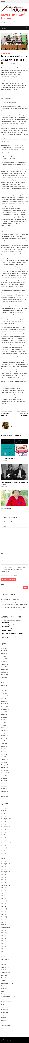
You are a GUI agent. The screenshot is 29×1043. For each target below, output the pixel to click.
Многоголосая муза (6, 1002)
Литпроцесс (4, 988)
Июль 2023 (4, 746)
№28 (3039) (4, 890)
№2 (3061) (3, 856)
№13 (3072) (4, 829)
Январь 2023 (4, 762)
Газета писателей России (13, 16)
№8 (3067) (3, 964)
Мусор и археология (6, 508)
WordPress (10, 1040)
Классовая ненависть (7, 983)
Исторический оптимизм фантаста (10, 599)
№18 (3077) (4, 848)
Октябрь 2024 (4, 706)
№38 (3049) (4, 919)
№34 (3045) (4, 909)
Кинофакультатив (6, 980)
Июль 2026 (4, 651)
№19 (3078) (4, 853)
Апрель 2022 (4, 786)
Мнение (3, 999)
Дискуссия (4, 975)
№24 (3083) (4, 880)
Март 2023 (4, 757)
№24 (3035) (4, 877)
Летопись (3, 986)
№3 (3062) (3, 896)
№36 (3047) (4, 914)
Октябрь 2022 (4, 770)
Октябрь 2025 (4, 675)
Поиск (2, 584)
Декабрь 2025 (4, 669)
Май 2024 (3, 720)
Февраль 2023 (4, 759)
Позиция (3, 1017)
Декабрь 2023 (4, 733)
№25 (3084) (4, 882)
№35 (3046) (4, 911)
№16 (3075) (4, 840)
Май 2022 (3, 783)
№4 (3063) (3, 925)
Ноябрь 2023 (4, 735)
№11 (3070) (4, 821)
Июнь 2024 (4, 717)
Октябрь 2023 (4, 738)
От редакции (4, 1009)
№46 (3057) (4, 946)
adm (7, 63)
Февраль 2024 (4, 728)
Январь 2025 (4, 698)
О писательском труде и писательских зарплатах (14, 636)
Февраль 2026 (4, 664)
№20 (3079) (4, 861)
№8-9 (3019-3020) (5, 967)
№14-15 (3, 835)
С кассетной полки (6, 1023)
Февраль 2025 (4, 696)
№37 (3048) (4, 917)
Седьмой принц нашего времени (14, 633)
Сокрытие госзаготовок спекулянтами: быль (13, 607)
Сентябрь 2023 (5, 741)
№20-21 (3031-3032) (6, 864)
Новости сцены (5, 1007)
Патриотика (4, 1012)
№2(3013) (3, 858)
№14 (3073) (4, 832)
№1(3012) (3, 813)
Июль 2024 (4, 714)
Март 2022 (4, 788)
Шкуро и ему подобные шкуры (9, 602)
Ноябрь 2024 (4, 704)
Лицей (2, 991)
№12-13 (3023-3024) (6, 827)
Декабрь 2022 (4, 765)
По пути (8, 53)
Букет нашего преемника (8, 458)
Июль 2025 (4, 682)
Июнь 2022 (4, 781)
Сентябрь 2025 (5, 677)
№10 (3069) (4, 816)
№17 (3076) (4, 845)
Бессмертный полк (6, 972)
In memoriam (4, 808)
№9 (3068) (3, 970)
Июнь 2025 (4, 685)
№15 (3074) (4, 837)
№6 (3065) (3, 956)
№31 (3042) (4, 901)
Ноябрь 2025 (4, 672)
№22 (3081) (4, 869)
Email (2, 553)
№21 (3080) (4, 866)
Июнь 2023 (4, 749)
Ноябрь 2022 (4, 767)
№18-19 (3, 850)
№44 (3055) (4, 941)
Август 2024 (4, 712)
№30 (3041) (4, 898)
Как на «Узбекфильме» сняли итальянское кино (14, 604)
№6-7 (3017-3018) (5, 959)
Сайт (2, 560)
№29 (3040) (4, 893)
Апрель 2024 (4, 722)
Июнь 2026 (4, 653)
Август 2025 (4, 680)
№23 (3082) (4, 874)
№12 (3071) (4, 824)
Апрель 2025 (4, 690)
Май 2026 (3, 656)
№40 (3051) (4, 930)
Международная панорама (8, 996)
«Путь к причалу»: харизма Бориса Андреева (13, 610)
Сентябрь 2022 (5, 773)
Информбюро (4, 978)
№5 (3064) (3, 954)
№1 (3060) (3, 53)
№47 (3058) (4, 949)
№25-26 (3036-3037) (6, 885)
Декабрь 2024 (4, 701)
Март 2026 (4, 661)
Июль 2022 (4, 778)
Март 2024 (4, 725)
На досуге (3, 1004)
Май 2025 (3, 688)
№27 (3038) (4, 888)
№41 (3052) (4, 933)
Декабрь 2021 (4, 796)
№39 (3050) (4, 922)
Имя (2, 547)
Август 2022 (4, 775)
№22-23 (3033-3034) (6, 872)
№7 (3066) (3, 962)
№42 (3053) (4, 935)
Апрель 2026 (4, 659)
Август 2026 (4, 648)
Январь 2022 (4, 794)
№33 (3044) (4, 906)
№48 (2, 951)
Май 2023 (3, 751)
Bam (15, 1040)
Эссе (2, 1028)
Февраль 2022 (4, 791)
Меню (4, 28)
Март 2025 (4, 693)
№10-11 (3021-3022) (6, 819)
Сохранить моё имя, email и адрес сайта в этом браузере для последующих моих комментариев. (13, 569)
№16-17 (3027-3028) (6, 842)
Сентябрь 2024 (5, 709)
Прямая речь (4, 1020)
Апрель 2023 (4, 754)
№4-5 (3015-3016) (5, 927)
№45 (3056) (4, 943)
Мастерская (4, 994)
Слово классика (5, 1025)
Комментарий (5, 526)
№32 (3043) (4, 903)
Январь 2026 (4, 667)
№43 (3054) (4, 938)
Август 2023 (4, 743)
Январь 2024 (4, 730)
